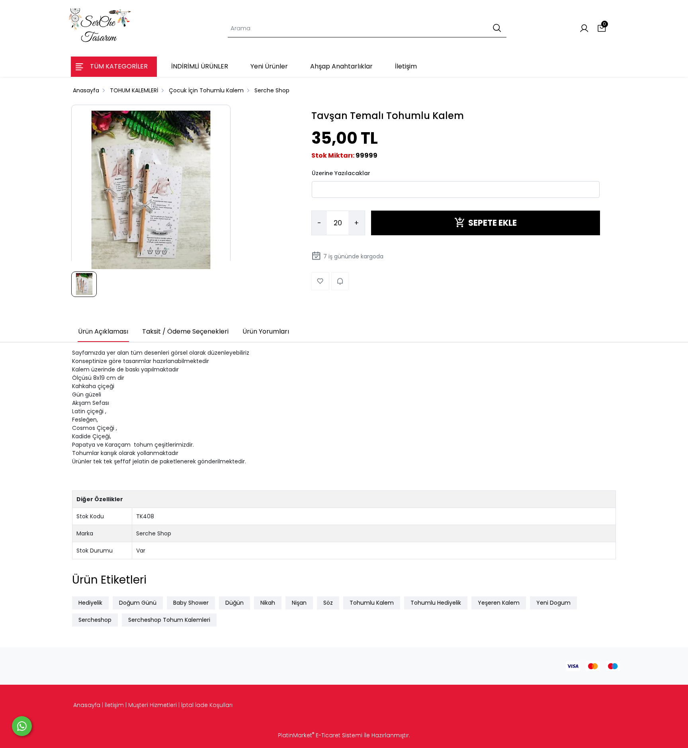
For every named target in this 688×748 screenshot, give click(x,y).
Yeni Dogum (553, 603)
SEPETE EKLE (492, 223)
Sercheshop (94, 620)
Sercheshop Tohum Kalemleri (169, 620)
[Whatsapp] (22, 726)
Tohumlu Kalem (372, 603)
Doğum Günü (137, 603)
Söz (328, 603)
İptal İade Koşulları (207, 705)
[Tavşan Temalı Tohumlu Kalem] (151, 190)
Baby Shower (191, 603)
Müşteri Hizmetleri (152, 705)
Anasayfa (86, 705)
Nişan (299, 603)
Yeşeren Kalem (499, 603)
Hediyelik (90, 603)
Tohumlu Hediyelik (435, 603)
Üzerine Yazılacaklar (341, 173)
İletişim (114, 705)
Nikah (267, 603)
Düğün (234, 603)
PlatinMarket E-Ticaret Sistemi (320, 735)
